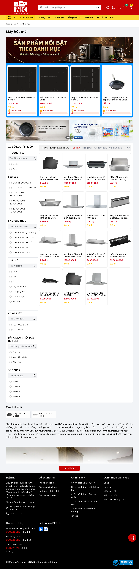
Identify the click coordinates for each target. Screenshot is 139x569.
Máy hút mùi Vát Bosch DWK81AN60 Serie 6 (50, 179)
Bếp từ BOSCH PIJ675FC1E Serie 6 (53, 98)
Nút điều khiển (19, 357)
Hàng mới (87, 148)
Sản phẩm (73, 17)
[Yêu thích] (15, 80)
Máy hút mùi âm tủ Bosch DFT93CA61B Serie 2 (50, 295)
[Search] (97, 7)
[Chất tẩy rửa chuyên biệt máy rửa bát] (101, 130)
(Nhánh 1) (18, 532)
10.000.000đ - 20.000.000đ (18, 202)
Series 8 (16, 396)
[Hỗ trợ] (132, 538)
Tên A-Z (128, 148)
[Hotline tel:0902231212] (108, 7)
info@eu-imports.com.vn (22, 502)
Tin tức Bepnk (104, 17)
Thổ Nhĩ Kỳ (18, 296)
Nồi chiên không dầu (114, 499)
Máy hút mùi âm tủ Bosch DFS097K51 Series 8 (73, 179)
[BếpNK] (21, 7)
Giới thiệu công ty (47, 495)
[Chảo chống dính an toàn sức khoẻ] (37, 130)
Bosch (15, 169)
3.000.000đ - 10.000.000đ (17, 194)
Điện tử (16, 352)
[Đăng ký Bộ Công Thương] (123, 563)
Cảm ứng (17, 362)
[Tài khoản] (119, 7)
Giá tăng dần (100, 148)
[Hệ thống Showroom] (113, 7)
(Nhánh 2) (18, 540)
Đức (14, 271)
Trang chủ (44, 17)
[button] (127, 91)
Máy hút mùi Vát (20, 247)
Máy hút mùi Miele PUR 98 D (96, 216)
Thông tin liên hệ (47, 482)
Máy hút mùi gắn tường (24, 232)
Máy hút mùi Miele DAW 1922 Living (73, 216)
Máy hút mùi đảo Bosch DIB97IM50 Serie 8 (96, 295)
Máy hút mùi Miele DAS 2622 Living (119, 178)
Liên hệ (89, 17)
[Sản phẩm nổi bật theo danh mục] (69, 50)
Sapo (54, 562)
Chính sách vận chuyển (83, 482)
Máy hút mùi (110, 495)
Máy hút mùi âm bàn (23, 237)
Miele (15, 164)
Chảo (106, 482)
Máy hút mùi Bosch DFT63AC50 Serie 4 (49, 255)
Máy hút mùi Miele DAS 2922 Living (49, 216)
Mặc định (75, 148)
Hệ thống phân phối (49, 491)
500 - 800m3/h (20, 324)
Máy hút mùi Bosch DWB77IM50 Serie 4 (73, 256)
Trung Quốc (18, 291)
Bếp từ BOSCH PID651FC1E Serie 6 (84, 98)
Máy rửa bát (110, 491)
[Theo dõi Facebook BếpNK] (41, 529)
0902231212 (16, 513)
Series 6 (16, 391)
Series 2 (16, 381)
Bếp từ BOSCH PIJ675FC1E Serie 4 (21, 98)
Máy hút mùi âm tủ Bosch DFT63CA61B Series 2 (96, 179)
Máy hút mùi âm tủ (22, 242)
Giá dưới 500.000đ (21, 182)
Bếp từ (107, 487)
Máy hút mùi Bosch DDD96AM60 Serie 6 (119, 217)
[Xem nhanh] (22, 80)
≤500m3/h (17, 329)
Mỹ (14, 276)
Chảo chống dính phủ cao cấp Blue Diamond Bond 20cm (115, 99)
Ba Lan (16, 301)
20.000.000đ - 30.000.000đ (18, 210)
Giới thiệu (59, 17)
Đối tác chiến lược (48, 487)
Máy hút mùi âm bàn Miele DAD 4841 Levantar (118, 256)
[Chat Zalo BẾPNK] (46, 529)
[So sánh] (29, 80)
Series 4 (16, 386)
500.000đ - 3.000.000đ (24, 187)
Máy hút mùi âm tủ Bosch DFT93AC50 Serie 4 (96, 256)
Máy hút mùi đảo (21, 252)
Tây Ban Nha (19, 286)
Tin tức (74, 516)
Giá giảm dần (115, 148)
